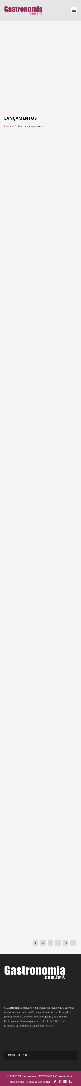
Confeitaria (24, 553)
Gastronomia (29, 1076)
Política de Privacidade (38, 1081)
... (58, 942)
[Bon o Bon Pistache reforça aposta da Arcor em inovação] (41, 604)
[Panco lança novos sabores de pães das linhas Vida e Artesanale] (41, 871)
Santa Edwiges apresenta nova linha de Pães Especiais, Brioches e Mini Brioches (40, 188)
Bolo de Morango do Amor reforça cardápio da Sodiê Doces (40, 545)
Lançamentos (25, 198)
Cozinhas (47, 464)
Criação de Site (65, 1076)
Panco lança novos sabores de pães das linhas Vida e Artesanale (40, 901)
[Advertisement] (40, 68)
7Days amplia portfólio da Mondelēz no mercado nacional (40, 723)
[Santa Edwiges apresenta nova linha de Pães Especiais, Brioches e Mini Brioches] (41, 156)
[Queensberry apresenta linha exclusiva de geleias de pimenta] (41, 427)
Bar (22, 375)
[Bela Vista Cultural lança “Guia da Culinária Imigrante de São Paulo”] (41, 249)
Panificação (46, 198)
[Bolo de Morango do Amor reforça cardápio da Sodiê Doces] (41, 515)
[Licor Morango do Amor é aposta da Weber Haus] (41, 338)
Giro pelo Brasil (37, 286)
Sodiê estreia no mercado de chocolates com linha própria (35, 812)
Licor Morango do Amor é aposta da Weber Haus (40, 368)
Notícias (19, 126)
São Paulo (12, 290)
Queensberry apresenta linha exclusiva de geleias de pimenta (35, 456)
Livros (61, 286)
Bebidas (28, 375)
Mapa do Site (17, 1081)
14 (65, 942)
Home (7, 126)
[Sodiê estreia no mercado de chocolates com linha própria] (41, 782)
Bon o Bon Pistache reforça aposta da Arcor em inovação (39, 634)
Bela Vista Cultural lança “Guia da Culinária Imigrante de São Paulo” (38, 279)
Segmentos (57, 198)
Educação (24, 286)
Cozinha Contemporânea (30, 464)
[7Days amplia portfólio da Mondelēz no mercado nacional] (41, 693)
